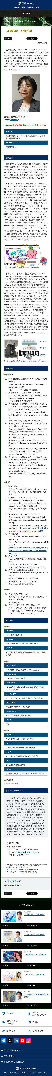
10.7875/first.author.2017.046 (25, 567)
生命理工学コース (14, 885)
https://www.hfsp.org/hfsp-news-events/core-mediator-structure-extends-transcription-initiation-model (28, 550)
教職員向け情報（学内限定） (14, 1062)
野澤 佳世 (14, 119)
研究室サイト (10, 867)
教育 (9, 881)
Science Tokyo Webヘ (12, 1050)
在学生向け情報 (9, 1056)
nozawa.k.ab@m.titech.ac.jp (27, 852)
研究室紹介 (17, 881)
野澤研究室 (10, 147)
